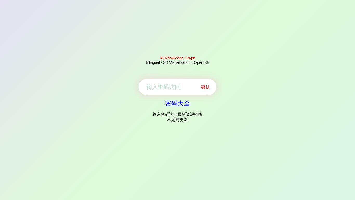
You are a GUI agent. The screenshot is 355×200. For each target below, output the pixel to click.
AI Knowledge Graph (177, 58)
